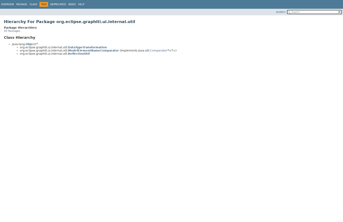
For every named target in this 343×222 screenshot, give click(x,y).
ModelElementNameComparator (93, 50)
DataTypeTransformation (87, 47)
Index (72, 4)
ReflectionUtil (79, 53)
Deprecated (58, 4)
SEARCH (280, 12)
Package (21, 4)
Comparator (158, 50)
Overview (7, 4)
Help (81, 4)
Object (31, 44)
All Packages (12, 30)
